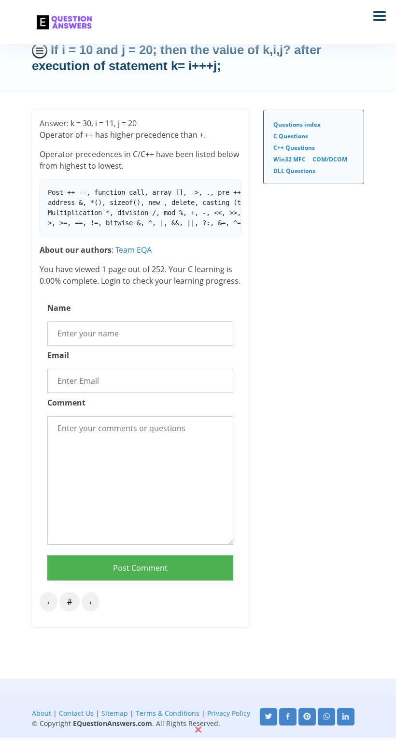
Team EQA (133, 250)
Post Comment (140, 568)
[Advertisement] (198, 700)
